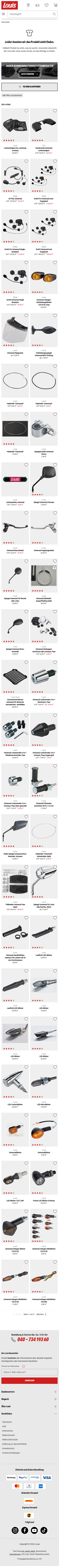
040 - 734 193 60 (32, 1339)
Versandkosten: (15, 1554)
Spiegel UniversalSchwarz (44, 502)
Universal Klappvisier (15, 353)
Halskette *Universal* (15, 404)
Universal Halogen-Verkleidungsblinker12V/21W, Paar (44, 302)
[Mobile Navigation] (3, 14)
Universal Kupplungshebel (44, 550)
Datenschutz (7, 1431)
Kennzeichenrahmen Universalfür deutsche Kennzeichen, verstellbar (15, 702)
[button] (54, 14)
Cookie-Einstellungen (11, 1453)
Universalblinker (15, 1152)
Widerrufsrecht (8, 1435)
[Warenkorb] (56, 5)
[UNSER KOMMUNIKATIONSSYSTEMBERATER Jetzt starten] (29, 70)
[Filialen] (28, 5)
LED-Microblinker (43, 1104)
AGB (4, 1426)
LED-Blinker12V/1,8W (15, 1201)
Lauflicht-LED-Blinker (44, 955)
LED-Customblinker (15, 1104)
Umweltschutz (8, 1448)
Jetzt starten (27, 74)
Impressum (7, 1422)
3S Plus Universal (15, 199)
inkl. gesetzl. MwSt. (28, 1551)
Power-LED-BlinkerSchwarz (44, 1201)
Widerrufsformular (10, 1439)
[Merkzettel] (46, 5)
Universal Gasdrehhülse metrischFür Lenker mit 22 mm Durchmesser (15, 957)
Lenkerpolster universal (15, 502)
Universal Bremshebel (15, 550)
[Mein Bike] (37, 5)
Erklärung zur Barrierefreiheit (14, 1444)
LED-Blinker (43, 1008)
